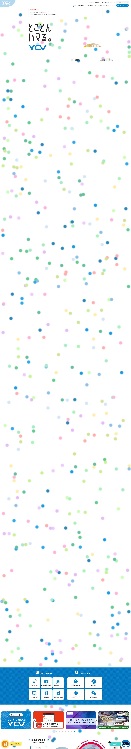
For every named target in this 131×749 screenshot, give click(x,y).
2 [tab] (59, 731)
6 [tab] (71, 731)
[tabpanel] (16, 720)
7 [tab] (74, 731)
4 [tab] (65, 731)
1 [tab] (56, 731)
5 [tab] (68, 731)
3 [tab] (62, 731)
